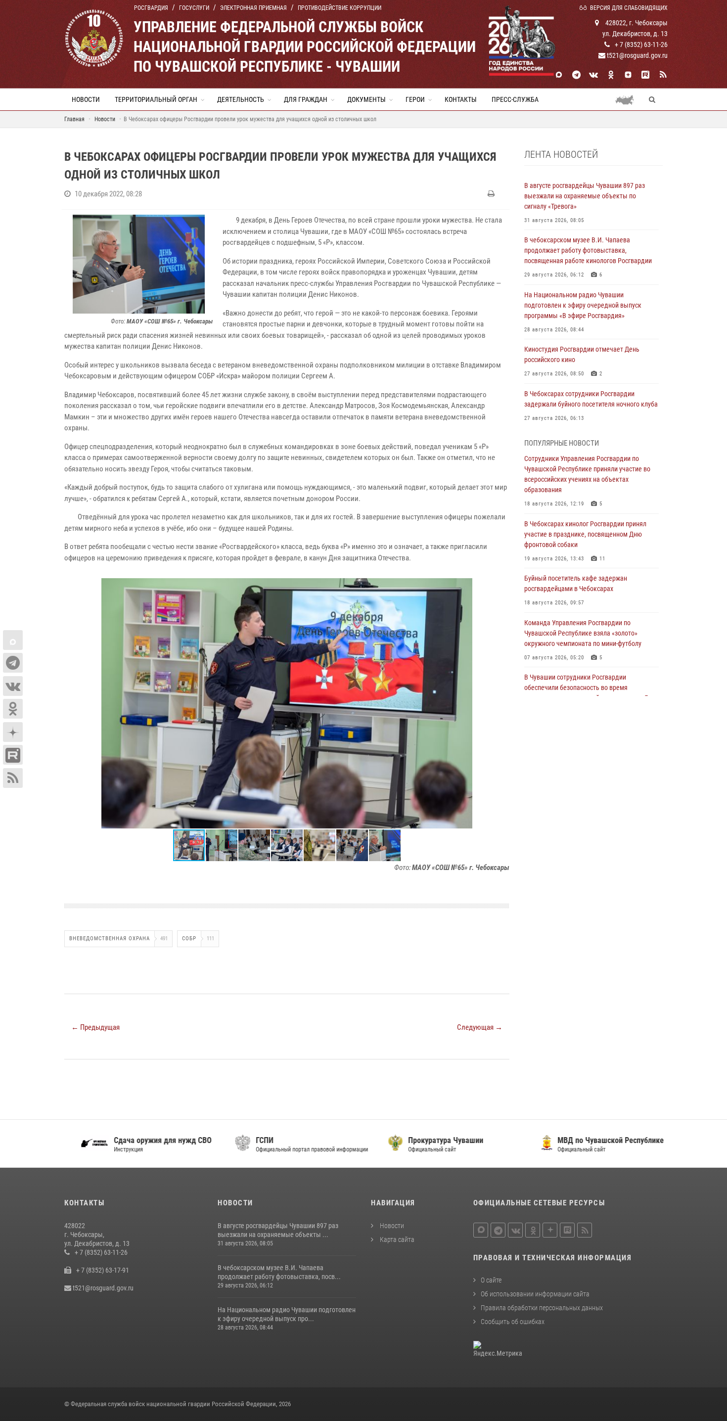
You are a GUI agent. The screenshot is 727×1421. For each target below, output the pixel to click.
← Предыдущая (95, 1027)
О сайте (491, 1280)
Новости (86, 99)
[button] (500, 587)
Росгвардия (151, 7)
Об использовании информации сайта (535, 1294)
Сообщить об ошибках (513, 1322)
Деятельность (240, 99)
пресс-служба (515, 99)
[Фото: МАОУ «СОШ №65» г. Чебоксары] (138, 264)
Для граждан (305, 99)
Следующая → (479, 1027)
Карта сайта (396, 1239)
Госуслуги (194, 7)
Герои (415, 99)
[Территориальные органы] (628, 99)
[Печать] (492, 193)
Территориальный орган (156, 99)
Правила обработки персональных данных (542, 1308)
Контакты (461, 99)
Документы (366, 99)
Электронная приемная (253, 7)
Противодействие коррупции (339, 7)
